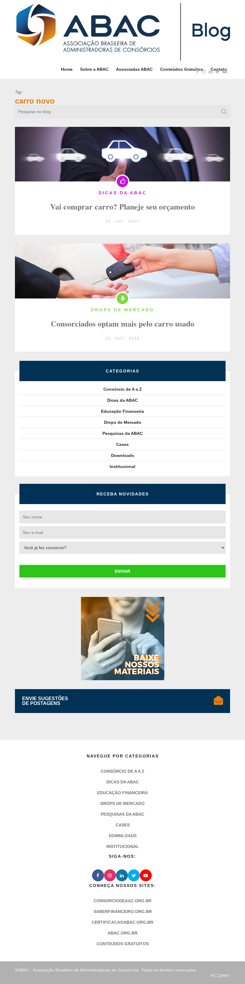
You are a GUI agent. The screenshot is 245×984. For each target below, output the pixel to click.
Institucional (122, 466)
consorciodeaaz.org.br (122, 900)
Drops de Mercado (122, 422)
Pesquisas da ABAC (122, 433)
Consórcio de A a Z (122, 389)
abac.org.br (122, 933)
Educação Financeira (122, 411)
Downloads (122, 455)
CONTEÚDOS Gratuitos (123, 943)
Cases (122, 444)
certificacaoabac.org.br (122, 922)
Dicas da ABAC (122, 400)
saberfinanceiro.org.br (123, 911)
